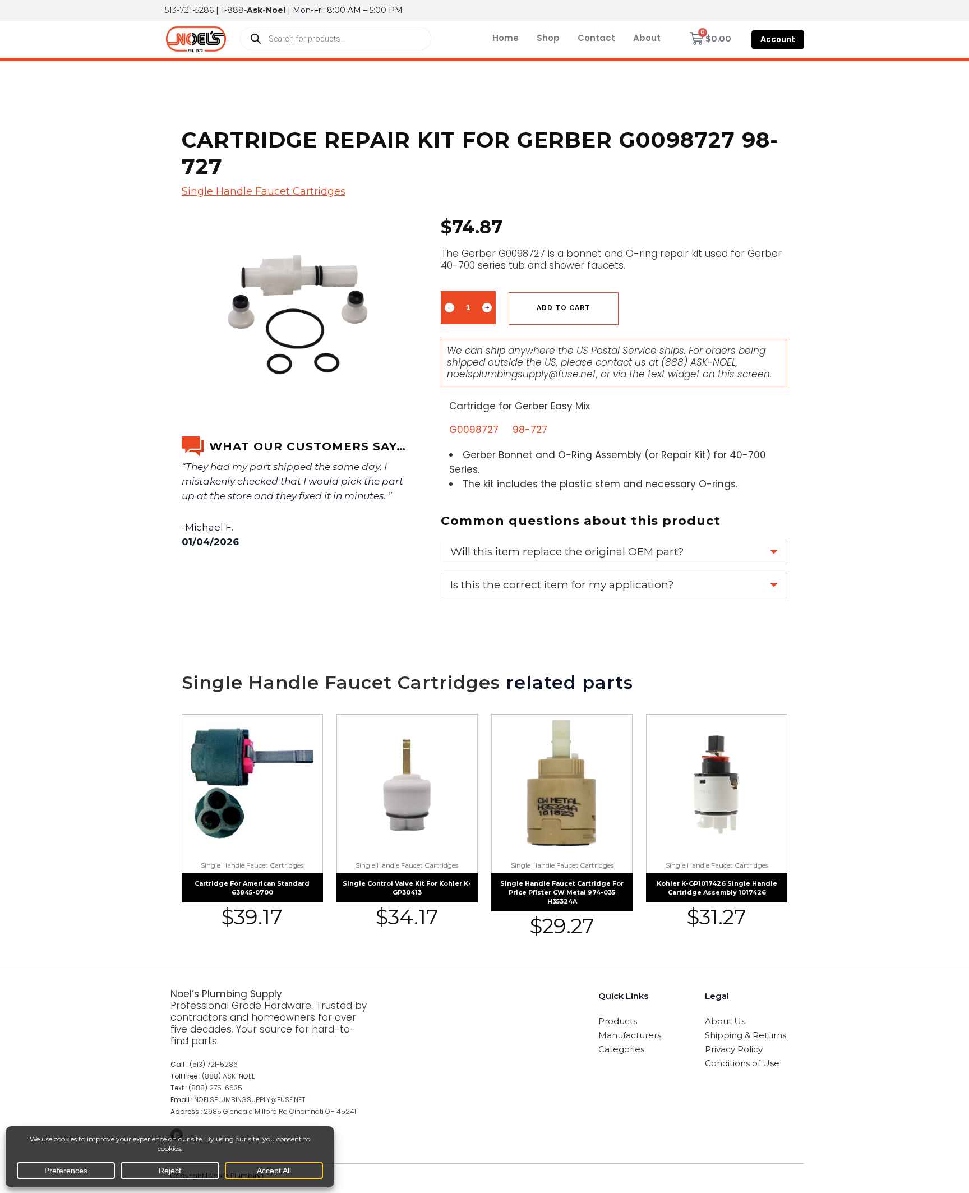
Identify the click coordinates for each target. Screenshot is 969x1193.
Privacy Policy (734, 1049)
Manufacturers (629, 1035)
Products (617, 1021)
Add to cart (563, 308)
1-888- (253, 10)
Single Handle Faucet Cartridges (263, 191)
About (647, 38)
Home (505, 38)
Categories (621, 1049)
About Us (725, 1021)
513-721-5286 (189, 10)
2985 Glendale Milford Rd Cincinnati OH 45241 (280, 1111)
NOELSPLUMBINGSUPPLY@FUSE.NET (250, 1099)
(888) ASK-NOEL (698, 362)
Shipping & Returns (745, 1035)
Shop (548, 38)
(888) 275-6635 (215, 1088)
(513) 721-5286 (214, 1064)
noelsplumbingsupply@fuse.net (521, 374)
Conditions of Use (742, 1063)
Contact (596, 38)
